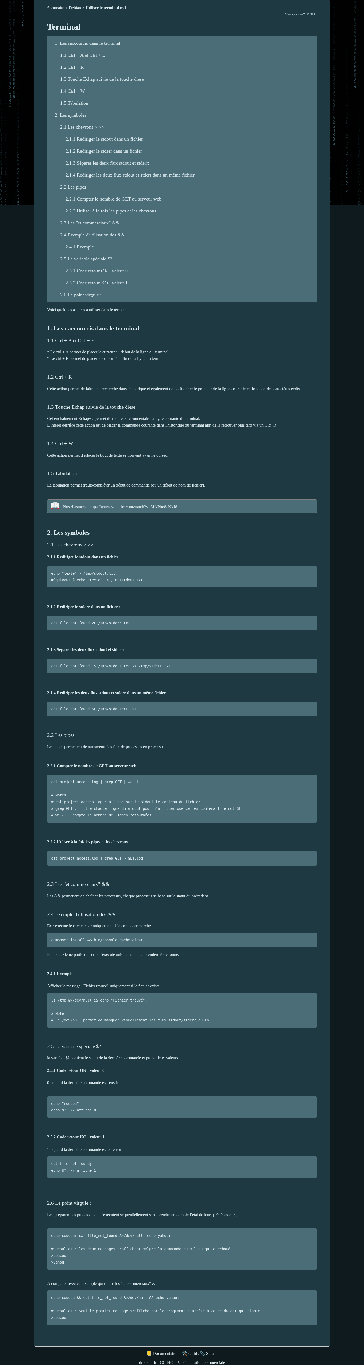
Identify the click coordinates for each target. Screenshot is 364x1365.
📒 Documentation (162, 1353)
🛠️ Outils (190, 1353)
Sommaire (55, 8)
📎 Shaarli (209, 1353)
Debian (75, 8)
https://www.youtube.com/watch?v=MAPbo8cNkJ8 (133, 507)
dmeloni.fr (147, 1362)
